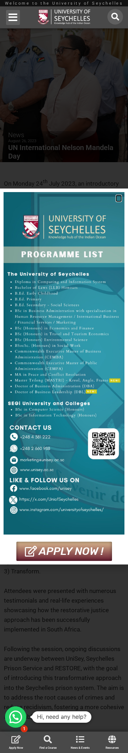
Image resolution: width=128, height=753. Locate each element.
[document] (64, 376)
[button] (13, 17)
